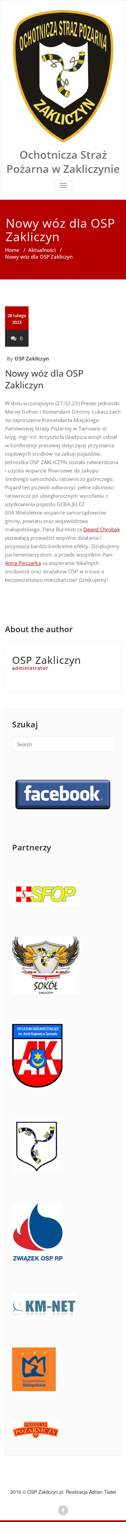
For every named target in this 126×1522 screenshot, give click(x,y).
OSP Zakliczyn (31, 358)
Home (12, 249)
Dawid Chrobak (101, 529)
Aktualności (42, 249)
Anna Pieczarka (23, 563)
